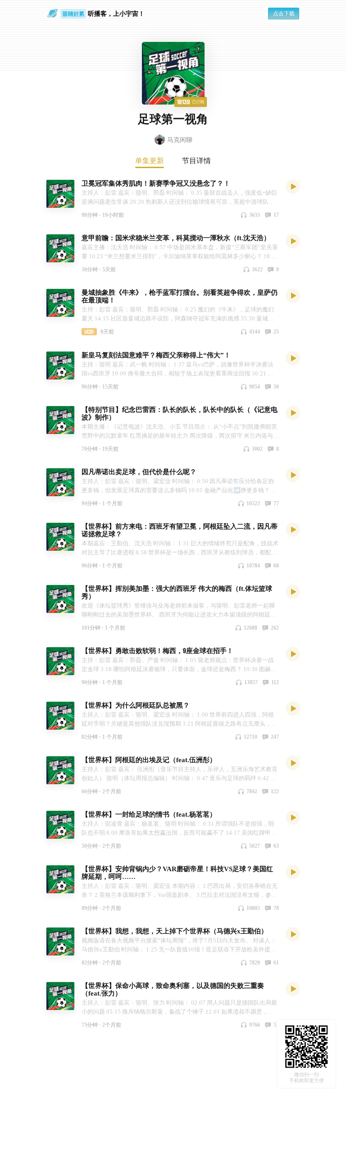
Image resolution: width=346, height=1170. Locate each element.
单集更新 (149, 160)
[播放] (293, 186)
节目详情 (196, 160)
